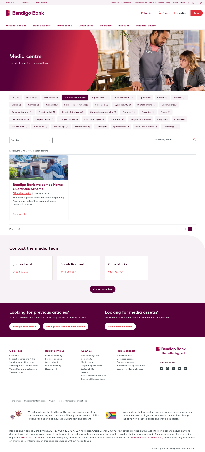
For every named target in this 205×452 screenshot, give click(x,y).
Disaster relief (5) (47, 112)
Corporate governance (91, 365)
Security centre (140, 2)
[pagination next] (194, 229)
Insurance (106, 25)
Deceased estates (125, 358)
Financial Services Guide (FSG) (147, 437)
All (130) (15, 97)
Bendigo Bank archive (24, 326)
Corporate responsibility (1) (103, 112)
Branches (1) (179, 97)
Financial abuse (124, 355)
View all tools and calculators (23, 368)
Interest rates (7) (19, 126)
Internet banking (53, 365)
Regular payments (125, 362)
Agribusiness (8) (99, 97)
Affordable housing (22, 193)
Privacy (52, 400)
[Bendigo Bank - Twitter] (173, 368)
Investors (85, 372)
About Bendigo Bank (91, 355)
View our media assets (120, 326)
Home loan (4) (117, 119)
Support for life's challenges (130, 368)
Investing (124, 25)
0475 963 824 (116, 271)
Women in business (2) (146, 126)
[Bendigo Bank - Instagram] (167, 368)
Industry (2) (179, 119)
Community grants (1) (22, 112)
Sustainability (87, 368)
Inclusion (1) (31, 97)
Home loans (64, 25)
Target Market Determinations (72, 400)
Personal (12, 2)
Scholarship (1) (51, 97)
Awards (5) (162, 97)
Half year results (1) (69, 119)
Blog (168, 2)
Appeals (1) (145, 97)
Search (166, 13)
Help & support (156, 2)
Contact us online (102, 289)
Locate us (149, 13)
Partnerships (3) (61, 126)
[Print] (200, 2)
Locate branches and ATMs (22, 358)
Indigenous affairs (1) (141, 119)
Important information (35, 400)
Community (41, 2)
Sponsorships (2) (121, 126)
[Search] (192, 139)
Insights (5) (162, 119)
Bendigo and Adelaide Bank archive (65, 326)
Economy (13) (129, 112)
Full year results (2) (44, 119)
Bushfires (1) (33, 104)
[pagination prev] (185, 229)
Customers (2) (101, 104)
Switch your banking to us (21, 362)
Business (25, 2)
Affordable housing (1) (74, 97)
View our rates (16, 372)
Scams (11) (102, 126)
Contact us (126, 2)
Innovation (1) (40, 126)
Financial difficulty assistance (131, 365)
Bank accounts (42, 25)
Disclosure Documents (33, 437)
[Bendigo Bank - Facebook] (161, 368)
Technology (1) (170, 126)
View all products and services (23, 365)
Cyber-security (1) (123, 104)
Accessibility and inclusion (93, 375)
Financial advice (146, 25)
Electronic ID (51, 368)
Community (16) (169, 104)
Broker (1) (16, 104)
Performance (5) (82, 126)
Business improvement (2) (76, 104)
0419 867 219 (20, 271)
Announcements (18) (123, 97)
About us (114, 2)
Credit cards (86, 25)
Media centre (87, 362)
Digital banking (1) (146, 104)
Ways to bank (51, 362)
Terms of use (15, 400)
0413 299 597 (68, 271)
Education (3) (148, 112)
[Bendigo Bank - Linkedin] (179, 368)
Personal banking (16, 25)
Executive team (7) (20, 119)
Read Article (19, 214)
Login (196, 12)
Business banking (53, 358)
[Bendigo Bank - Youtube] (185, 368)
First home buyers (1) (94, 119)
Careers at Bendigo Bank (93, 378)
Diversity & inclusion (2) (72, 112)
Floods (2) (165, 112)
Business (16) (51, 104)
